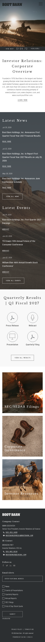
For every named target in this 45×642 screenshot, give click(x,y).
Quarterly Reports (11, 594)
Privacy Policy (16, 629)
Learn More (22, 100)
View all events (13, 281)
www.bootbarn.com (12, 92)
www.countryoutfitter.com (22, 95)
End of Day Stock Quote (14, 606)
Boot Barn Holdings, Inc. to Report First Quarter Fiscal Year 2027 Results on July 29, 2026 (22, 157)
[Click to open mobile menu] (41, 4)
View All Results (22, 358)
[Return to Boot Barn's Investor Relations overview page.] (12, 4)
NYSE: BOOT (10, 49)
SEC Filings (9, 602)
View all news (12, 196)
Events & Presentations (14, 590)
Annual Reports (11, 598)
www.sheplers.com (28, 92)
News (7, 586)
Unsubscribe (6, 618)
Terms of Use (29, 629)
